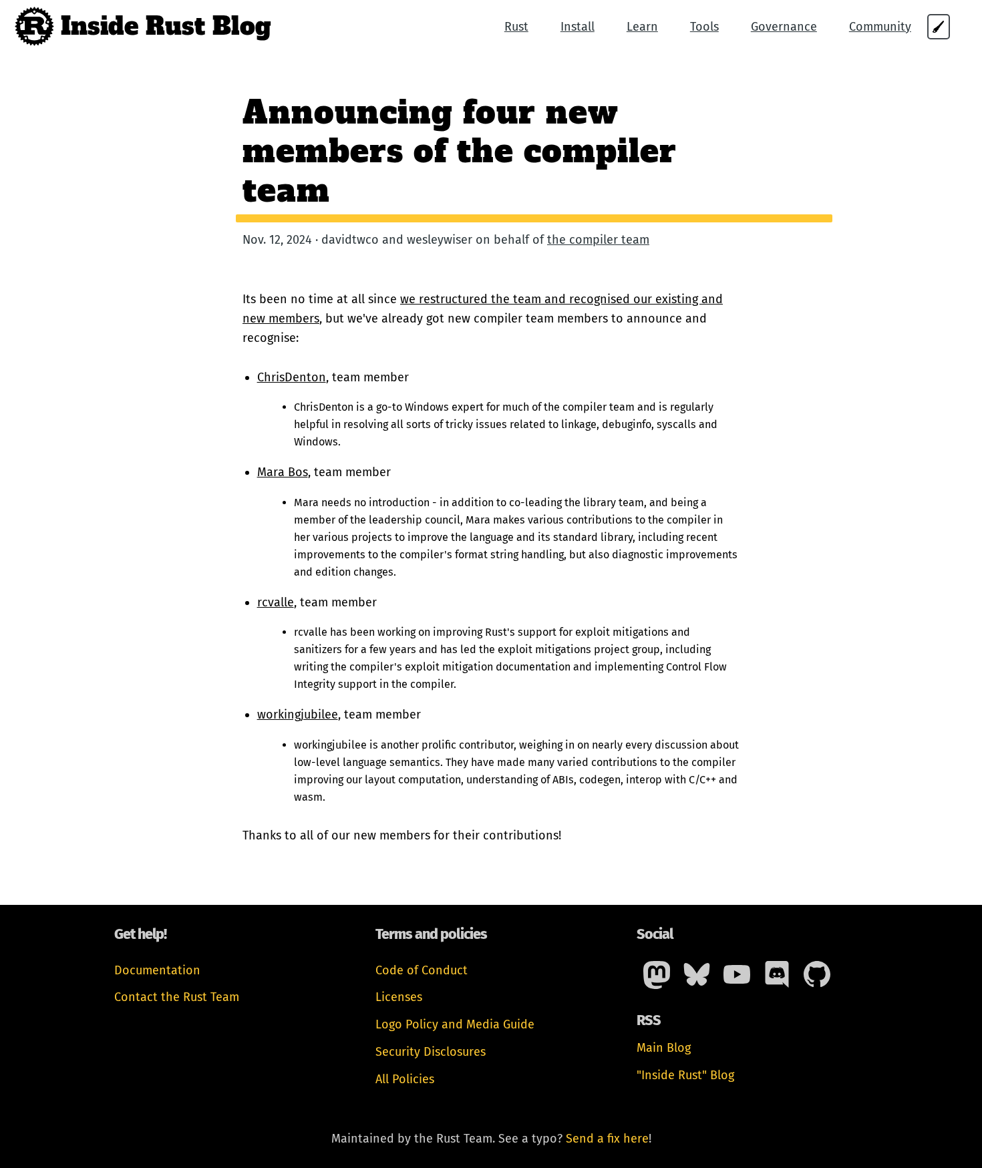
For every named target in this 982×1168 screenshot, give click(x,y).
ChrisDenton (291, 377)
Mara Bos (282, 472)
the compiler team (598, 239)
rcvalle (275, 602)
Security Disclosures (430, 1051)
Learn (642, 26)
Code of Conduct (421, 970)
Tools (704, 26)
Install (577, 26)
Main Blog (664, 1047)
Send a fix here (607, 1138)
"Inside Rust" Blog (685, 1075)
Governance (784, 26)
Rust (516, 26)
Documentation (157, 970)
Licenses (398, 997)
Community (880, 26)
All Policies (404, 1079)
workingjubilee (297, 714)
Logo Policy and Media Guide (454, 1024)
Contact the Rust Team (176, 997)
